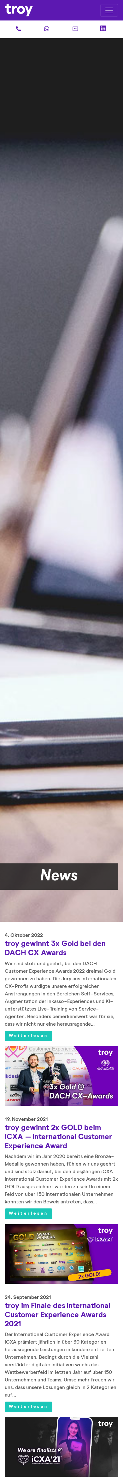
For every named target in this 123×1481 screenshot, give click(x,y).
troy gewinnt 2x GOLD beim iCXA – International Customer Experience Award (58, 1137)
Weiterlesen (28, 1036)
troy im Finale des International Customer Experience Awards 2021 (57, 1315)
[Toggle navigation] (109, 10)
